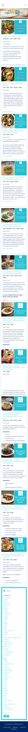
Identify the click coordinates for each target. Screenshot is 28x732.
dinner (7, 87)
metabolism (6, 672)
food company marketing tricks (12, 637)
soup (4, 697)
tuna (4, 702)
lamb (11, 38)
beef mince (6, 602)
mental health (7, 669)
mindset (5, 674)
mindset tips (6, 676)
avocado (5, 599)
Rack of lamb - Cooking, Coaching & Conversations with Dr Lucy (14, 508)
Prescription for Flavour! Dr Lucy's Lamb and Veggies (12, 225)
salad (19, 38)
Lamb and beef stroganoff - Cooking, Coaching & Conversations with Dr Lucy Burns (12, 415)
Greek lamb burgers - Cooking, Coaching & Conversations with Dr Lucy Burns (14, 320)
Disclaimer (15, 727)
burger (4, 324)
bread (5, 606)
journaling (6, 655)
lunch (5, 665)
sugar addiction (7, 700)
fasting (5, 634)
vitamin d (6, 706)
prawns (5, 685)
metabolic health (8, 671)
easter (5, 627)
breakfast (6, 608)
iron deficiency (6, 38)
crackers (5, 618)
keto (4, 657)
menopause (6, 667)
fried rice (6, 639)
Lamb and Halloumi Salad (12, 36)
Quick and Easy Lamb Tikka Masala (13, 84)
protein (17, 228)
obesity (5, 679)
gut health (6, 641)
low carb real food (8, 664)
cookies (5, 616)
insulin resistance (8, 651)
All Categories (7, 597)
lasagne (5, 660)
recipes (15, 38)
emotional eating (8, 630)
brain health (6, 604)
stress (5, 699)
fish (4, 636)
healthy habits (7, 644)
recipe (5, 688)
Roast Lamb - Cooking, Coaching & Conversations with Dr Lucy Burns (14, 367)
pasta (4, 681)
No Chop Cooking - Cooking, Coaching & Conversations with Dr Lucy (14, 555)
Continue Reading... (8, 111)
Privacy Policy (7, 727)
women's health (7, 709)
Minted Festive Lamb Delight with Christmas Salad (13, 131)
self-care (5, 693)
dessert (5, 622)
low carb (15, 87)
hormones (6, 648)
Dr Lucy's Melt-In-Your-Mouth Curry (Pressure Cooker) (13, 178)
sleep (5, 695)
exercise (5, 632)
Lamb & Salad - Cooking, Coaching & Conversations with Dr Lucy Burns (14, 461)
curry (4, 87)
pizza (4, 683)
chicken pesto (7, 613)
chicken (5, 611)
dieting (5, 623)
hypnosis (5, 650)
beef (4, 420)
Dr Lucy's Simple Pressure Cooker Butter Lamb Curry (12, 272)
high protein (9, 228)
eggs (4, 629)
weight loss (6, 707)
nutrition (5, 678)
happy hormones (8, 643)
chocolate (6, 615)
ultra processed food (9, 704)
